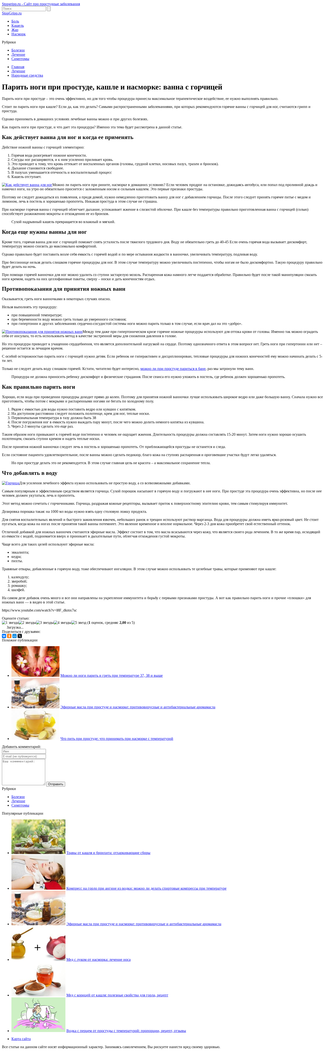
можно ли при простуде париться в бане (173, 369)
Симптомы (20, 59)
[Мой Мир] (14, 636)
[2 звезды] (27, 623)
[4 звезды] (62, 623)
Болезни (18, 50)
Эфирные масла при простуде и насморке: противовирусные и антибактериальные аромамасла (137, 707)
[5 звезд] (78, 623)
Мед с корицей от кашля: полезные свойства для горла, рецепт (117, 995)
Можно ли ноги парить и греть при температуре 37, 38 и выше (111, 675)
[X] (20, 636)
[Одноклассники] (9, 636)
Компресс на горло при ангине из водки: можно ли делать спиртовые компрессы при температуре (146, 888)
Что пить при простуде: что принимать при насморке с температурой (116, 739)
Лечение (18, 54)
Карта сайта (21, 1039)
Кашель (17, 25)
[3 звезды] (45, 623)
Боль (15, 21)
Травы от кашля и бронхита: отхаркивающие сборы (108, 853)
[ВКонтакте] (4, 636)
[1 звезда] (10, 623)
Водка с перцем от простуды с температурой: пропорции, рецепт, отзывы (126, 1031)
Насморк (18, 34)
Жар (14, 30)
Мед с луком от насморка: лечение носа (98, 960)
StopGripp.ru (12, 13)
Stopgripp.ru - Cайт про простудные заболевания (41, 4)
